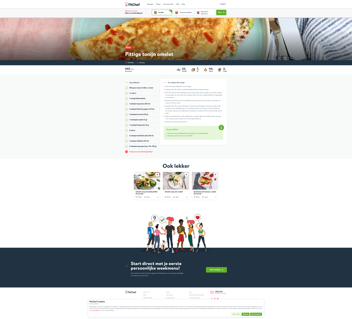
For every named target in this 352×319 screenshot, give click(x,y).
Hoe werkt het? (168, 4)
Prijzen (158, 4)
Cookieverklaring (194, 298)
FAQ (177, 4)
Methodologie (147, 298)
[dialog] (176, 308)
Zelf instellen (236, 314)
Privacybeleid (170, 298)
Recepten (150, 4)
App (190, 292)
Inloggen (223, 4)
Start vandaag (215, 270)
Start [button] (220, 12)
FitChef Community (132, 4)
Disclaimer (169, 295)
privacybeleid (95, 310)
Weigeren (245, 314)
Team (168, 292)
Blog (183, 4)
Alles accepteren (256, 314)
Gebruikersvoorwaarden (196, 295)
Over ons (146, 292)
